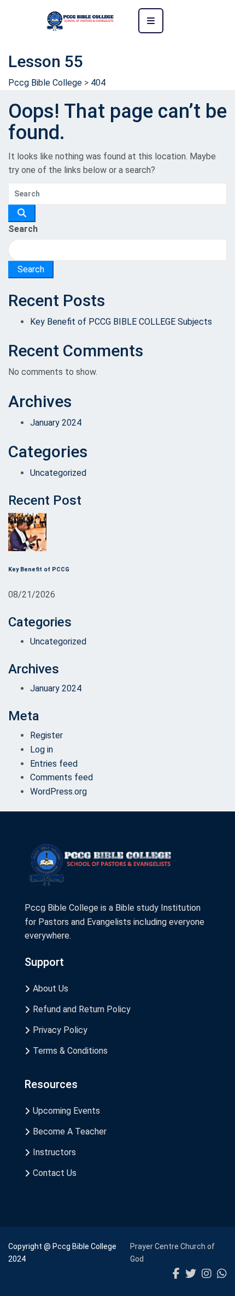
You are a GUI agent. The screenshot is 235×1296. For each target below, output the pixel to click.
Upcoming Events (66, 1111)
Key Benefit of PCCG (38, 569)
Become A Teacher (70, 1131)
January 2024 (55, 422)
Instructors (54, 1152)
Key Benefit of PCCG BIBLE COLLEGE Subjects (121, 321)
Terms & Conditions (70, 1051)
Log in (41, 749)
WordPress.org (58, 791)
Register (46, 735)
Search (23, 229)
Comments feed (61, 777)
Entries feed (54, 764)
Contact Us (55, 1173)
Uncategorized (58, 473)
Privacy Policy (60, 1030)
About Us (50, 988)
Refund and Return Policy (82, 1009)
